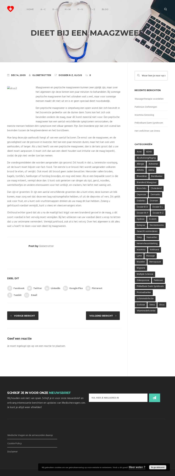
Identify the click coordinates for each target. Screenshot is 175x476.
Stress (152, 305)
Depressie (141, 194)
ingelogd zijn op (25, 346)
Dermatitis (155, 194)
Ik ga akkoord (157, 467)
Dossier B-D (142, 207)
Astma (151, 170)
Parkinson (158, 280)
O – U (80, 9)
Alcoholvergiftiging (146, 158)
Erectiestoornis (157, 225)
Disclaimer (12, 452)
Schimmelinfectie (145, 298)
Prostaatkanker (144, 292)
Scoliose (141, 305)
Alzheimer (153, 164)
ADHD (149, 152)
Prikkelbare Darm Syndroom (149, 123)
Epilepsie (141, 225)
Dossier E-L (157, 207)
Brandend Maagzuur (147, 182)
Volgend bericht (101, 315)
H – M (68, 9)
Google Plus (76, 288)
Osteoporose (143, 280)
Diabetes (141, 201)
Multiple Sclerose (145, 274)
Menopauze (155, 262)
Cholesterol (156, 188)
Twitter (37, 288)
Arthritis (140, 170)
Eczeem (153, 219)
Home (30, 9)
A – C (43, 9)
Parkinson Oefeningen (146, 107)
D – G (55, 9)
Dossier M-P (142, 213)
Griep (139, 237)
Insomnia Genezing (144, 115)
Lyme (139, 256)
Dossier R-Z (66, 75)
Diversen (154, 201)
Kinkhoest (154, 250)
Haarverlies (151, 237)
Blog (105, 9)
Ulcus (78, 75)
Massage (150, 256)
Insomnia (141, 250)
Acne (139, 152)
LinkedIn (55, 288)
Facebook (19, 288)
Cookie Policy (14, 444)
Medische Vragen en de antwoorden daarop (30, 435)
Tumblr (18, 295)
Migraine (141, 268)
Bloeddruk (142, 176)
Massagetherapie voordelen (149, 99)
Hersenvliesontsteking (147, 243)
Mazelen (141, 262)
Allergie (140, 164)
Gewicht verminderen (147, 231)
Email (33, 295)
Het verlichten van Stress (147, 131)
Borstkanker (157, 176)
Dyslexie (141, 219)
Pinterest (97, 288)
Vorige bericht (24, 315)
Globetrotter (41, 75)
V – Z (92, 9)
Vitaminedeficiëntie (146, 311)
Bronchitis (141, 188)
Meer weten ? (137, 467)
